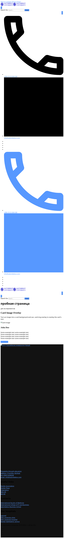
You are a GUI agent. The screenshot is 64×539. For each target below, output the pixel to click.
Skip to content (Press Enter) (11, 2)
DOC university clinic (8, 518)
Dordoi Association (7, 486)
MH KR (3, 494)
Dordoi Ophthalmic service (10, 522)
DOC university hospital (9, 520)
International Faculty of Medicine (12, 503)
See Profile (4, 342)
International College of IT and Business (15, 505)
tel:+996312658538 (7, 475)
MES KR (3, 492)
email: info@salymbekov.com (11, 477)
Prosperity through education (11, 471)
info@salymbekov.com (12, 138)
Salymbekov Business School (11, 507)
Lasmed (3, 516)
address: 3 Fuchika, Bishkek (10, 473)
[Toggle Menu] (62, 12)
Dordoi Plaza (5, 488)
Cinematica (5, 490)
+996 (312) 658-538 (10, 76)
